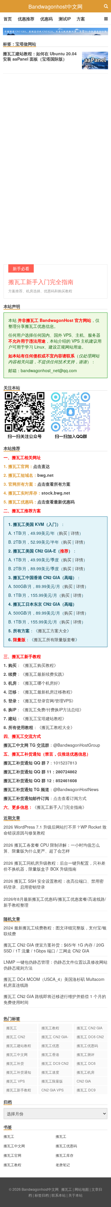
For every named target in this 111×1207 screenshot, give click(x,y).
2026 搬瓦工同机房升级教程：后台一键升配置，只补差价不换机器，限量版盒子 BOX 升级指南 (54, 866)
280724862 (66, 772)
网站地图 (82, 1189)
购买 (63, 533)
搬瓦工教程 (50, 1027)
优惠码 (46, 19)
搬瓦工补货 (15, 1063)
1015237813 (65, 763)
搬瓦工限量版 (52, 1080)
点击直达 (41, 466)
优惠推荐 (26, 19)
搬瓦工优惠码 (87, 1045)
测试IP (65, 19)
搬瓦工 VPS (15, 1080)
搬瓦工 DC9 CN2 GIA (55, 1064)
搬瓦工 (11, 1027)
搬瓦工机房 (85, 1072)
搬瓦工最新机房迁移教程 (47, 692)
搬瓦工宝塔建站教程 (43, 718)
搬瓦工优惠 (50, 1045)
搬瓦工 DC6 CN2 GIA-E (90, 1037)
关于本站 (75, 1195)
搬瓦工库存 (64, 1155)
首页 (8, 19)
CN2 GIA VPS (52, 1089)
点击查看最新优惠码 (56, 502)
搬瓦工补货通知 (18, 1072)
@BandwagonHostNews (76, 789)
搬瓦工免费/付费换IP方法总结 (52, 709)
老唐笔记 (63, 1164)
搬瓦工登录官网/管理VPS (48, 701)
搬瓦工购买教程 (39, 665)
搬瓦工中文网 (17, 1054)
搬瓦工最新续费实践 (43, 674)
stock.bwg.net (55, 493)
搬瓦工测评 (85, 1054)
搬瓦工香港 (50, 1054)
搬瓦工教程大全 (55, 727)
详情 (75, 533)
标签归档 (42, 1195)
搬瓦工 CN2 (15, 1036)
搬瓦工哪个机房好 (41, 683)
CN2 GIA (84, 1080)
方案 (81, 19)
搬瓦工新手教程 (18, 1089)
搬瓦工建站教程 (18, 1045)
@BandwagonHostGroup (76, 745)
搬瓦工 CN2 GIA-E (54, 1037)
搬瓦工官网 (12, 1155)
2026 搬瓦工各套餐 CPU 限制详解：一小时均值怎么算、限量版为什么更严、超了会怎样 (52, 848)
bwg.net (45, 475)
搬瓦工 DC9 (86, 1089)
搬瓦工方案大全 (52, 631)
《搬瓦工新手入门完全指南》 (59, 807)
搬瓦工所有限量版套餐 (54, 639)
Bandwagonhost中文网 (55, 6)
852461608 (66, 780)
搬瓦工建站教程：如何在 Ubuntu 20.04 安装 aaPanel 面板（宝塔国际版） (40, 56)
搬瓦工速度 (50, 1072)
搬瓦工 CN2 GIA (89, 1027)
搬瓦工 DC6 (86, 1063)
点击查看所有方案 (53, 484)
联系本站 (59, 1195)
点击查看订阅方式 (69, 798)
